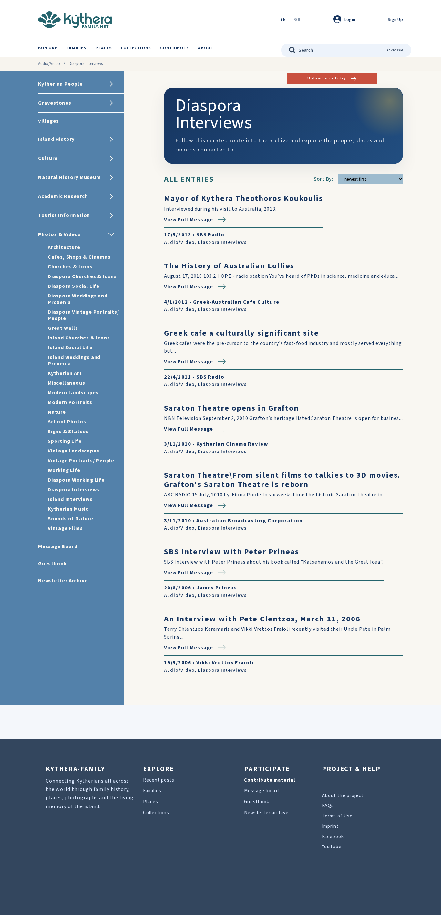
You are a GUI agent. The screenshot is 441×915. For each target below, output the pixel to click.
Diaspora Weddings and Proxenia (78, 299)
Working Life (64, 470)
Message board (261, 790)
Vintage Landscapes (73, 450)
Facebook (333, 836)
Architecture (64, 247)
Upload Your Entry (326, 78)
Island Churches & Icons (79, 337)
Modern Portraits (70, 402)
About (206, 48)
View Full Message (188, 219)
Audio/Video (49, 64)
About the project (343, 795)
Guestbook (256, 801)
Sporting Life (64, 441)
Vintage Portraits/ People (81, 460)
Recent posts (158, 780)
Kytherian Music (68, 509)
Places (103, 48)
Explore (47, 48)
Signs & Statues (68, 431)
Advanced (395, 50)
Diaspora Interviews (73, 489)
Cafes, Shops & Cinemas (79, 257)
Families (77, 48)
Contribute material (269, 780)
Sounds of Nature (70, 518)
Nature (57, 412)
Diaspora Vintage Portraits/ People (83, 315)
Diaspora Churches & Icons (82, 276)
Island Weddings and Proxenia (74, 360)
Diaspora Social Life (73, 286)
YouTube (332, 846)
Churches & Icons (70, 266)
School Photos (67, 421)
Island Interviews (70, 499)
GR (297, 20)
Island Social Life (70, 347)
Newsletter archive (266, 812)
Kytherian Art (65, 373)
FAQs (328, 805)
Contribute (174, 48)
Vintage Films (65, 528)
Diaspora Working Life (76, 479)
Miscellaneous (66, 383)
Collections (136, 48)
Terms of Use (337, 816)
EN (283, 20)
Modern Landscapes (73, 392)
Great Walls (63, 328)
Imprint (330, 826)
